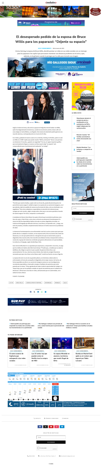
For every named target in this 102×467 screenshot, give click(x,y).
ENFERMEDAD (48, 282)
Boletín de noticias (79, 204)
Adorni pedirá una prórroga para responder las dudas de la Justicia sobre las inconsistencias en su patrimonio (21, 326)
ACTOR (11, 282)
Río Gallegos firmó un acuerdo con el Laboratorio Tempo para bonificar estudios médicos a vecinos (79, 326)
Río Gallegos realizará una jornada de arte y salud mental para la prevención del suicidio (51, 326)
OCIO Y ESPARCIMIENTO (44, 48)
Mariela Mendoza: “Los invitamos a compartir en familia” (84, 149)
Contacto (38, 418)
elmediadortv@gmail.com (67, 456)
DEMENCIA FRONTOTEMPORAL (33, 282)
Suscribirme (83, 213)
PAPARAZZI (57, 282)
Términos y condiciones (51, 418)
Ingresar (65, 418)
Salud (65, 282)
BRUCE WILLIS (19, 282)
